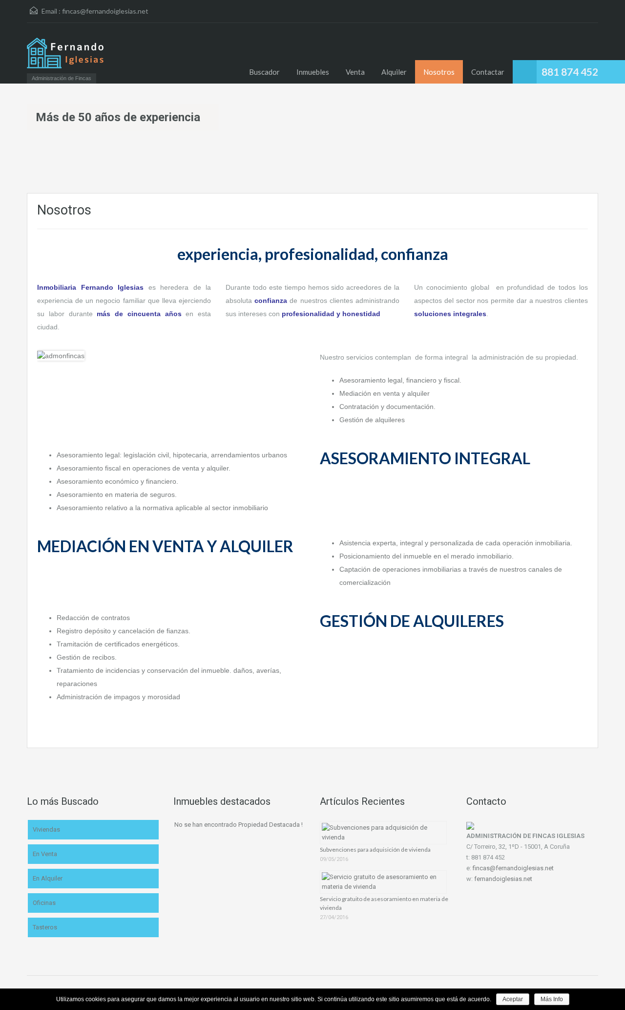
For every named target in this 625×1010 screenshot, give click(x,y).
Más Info (552, 999)
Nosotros (439, 71)
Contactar (487, 71)
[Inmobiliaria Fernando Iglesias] (66, 58)
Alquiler (394, 71)
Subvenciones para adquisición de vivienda (375, 849)
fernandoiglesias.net (503, 878)
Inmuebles (312, 71)
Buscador (264, 71)
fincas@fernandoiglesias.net (105, 11)
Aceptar (512, 999)
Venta (355, 71)
